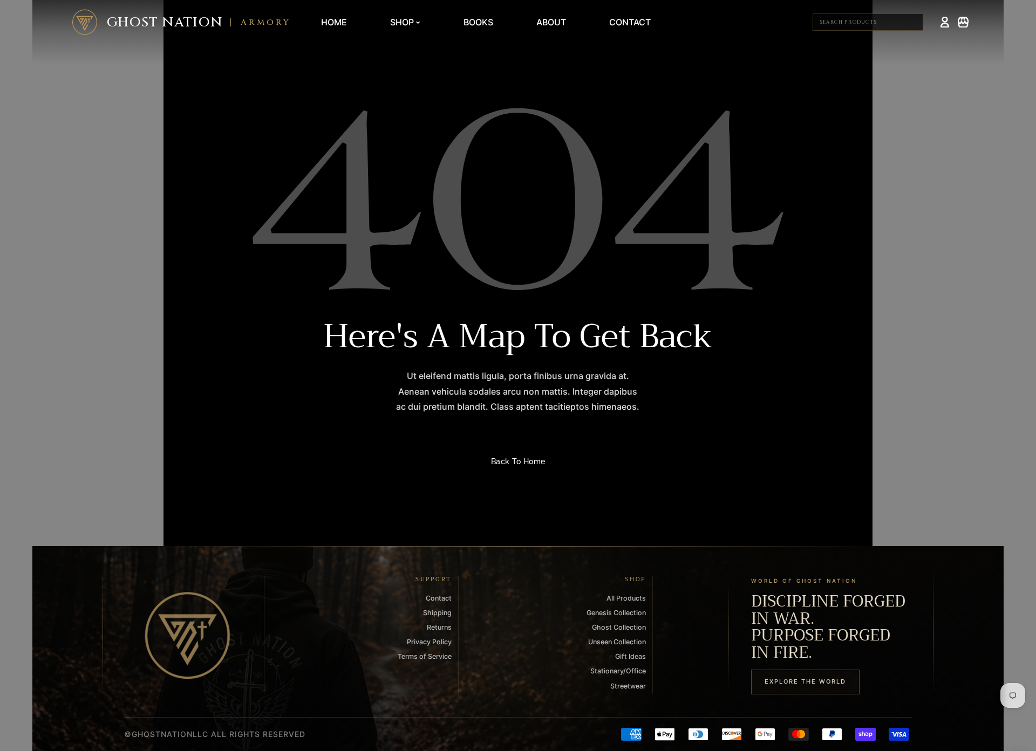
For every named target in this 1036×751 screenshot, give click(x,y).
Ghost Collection (619, 627)
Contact (439, 598)
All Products (626, 598)
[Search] (913, 22)
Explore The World (805, 681)
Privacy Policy (429, 642)
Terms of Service (425, 656)
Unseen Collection (617, 642)
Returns (439, 627)
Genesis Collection (616, 613)
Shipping (437, 613)
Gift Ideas (630, 656)
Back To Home (518, 461)
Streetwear (628, 686)
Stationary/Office (618, 671)
